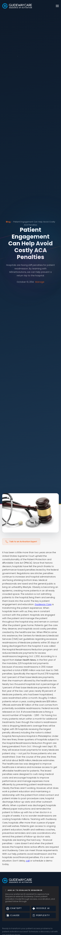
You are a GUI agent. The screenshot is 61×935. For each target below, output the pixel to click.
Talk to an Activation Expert (23, 541)
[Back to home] (17, 6)
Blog (8, 221)
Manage (39, 281)
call (28, 860)
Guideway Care (43, 604)
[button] (57, 6)
